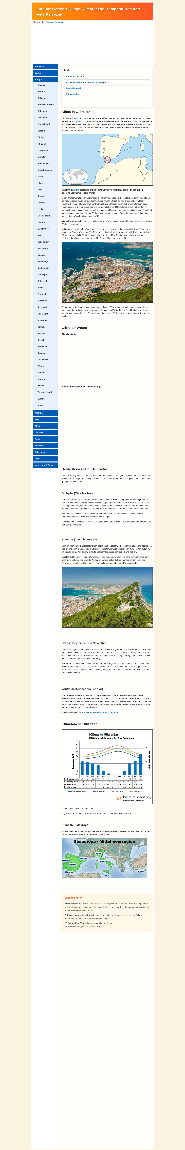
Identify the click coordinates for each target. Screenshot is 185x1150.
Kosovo (41, 196)
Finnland (42, 144)
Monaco (41, 255)
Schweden (43, 320)
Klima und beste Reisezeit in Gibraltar (100, 712)
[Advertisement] (92, 42)
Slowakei (42, 340)
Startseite (39, 66)
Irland (40, 176)
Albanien (42, 85)
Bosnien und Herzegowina (48, 105)
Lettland (41, 209)
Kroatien (42, 203)
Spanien (41, 353)
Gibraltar (59, 22)
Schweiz (41, 327)
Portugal (42, 294)
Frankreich (43, 150)
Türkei (41, 366)
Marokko (80, 121)
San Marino (43, 314)
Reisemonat (40, 452)
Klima (37, 459)
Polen (40, 288)
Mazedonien (43, 242)
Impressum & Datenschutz (46, 465)
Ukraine (41, 373)
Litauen (41, 222)
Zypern (41, 399)
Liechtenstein (44, 216)
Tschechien (43, 360)
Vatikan (41, 386)
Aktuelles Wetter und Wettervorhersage (86, 82)
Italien (40, 190)
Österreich (42, 281)
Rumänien (42, 301)
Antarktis (39, 446)
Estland (41, 131)
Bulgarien (42, 111)
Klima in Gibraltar (75, 76)
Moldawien (43, 248)
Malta (40, 235)
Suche (38, 73)
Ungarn (41, 379)
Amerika (39, 413)
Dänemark (42, 118)
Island (40, 183)
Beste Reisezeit (74, 88)
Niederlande (43, 268)
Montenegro (43, 261)
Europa (49, 22)
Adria (40, 405)
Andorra (41, 92)
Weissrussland (45, 392)
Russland (42, 307)
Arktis (37, 439)
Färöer (41, 137)
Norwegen (42, 275)
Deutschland (44, 124)
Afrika (37, 426)
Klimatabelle (72, 94)
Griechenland (44, 163)
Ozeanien (39, 432)
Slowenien (42, 346)
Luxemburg (43, 229)
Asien (37, 419)
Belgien (41, 98)
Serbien (41, 333)
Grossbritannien (45, 170)
